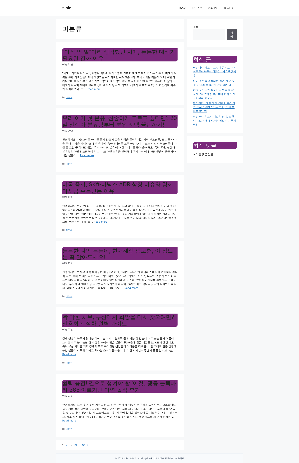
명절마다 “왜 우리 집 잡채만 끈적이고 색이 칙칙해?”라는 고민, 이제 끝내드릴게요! (214, 107)
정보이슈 (212, 7)
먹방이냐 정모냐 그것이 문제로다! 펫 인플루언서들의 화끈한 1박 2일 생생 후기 (215, 71)
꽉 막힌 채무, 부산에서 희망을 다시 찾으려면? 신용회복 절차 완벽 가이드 (118, 320)
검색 (195, 26)
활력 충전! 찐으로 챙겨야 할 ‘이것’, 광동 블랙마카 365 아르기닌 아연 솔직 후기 (119, 386)
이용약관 (179, 458)
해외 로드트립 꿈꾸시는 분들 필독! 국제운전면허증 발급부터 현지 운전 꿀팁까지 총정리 (214, 94)
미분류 (69, 97)
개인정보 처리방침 (164, 458)
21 (76, 444)
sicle (66, 7)
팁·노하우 (229, 7)
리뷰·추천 (197, 7)
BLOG (182, 7)
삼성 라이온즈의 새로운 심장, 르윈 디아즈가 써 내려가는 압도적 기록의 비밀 (214, 120)
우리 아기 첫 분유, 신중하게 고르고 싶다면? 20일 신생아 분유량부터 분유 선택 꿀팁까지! (119, 121)
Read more (94, 89)
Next (84, 444)
